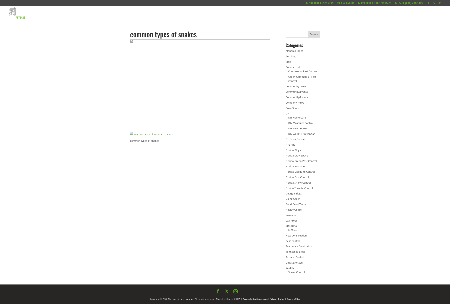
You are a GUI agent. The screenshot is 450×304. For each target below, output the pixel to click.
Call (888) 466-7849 (256, 190)
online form (253, 156)
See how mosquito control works (256, 199)
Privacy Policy (263, 207)
